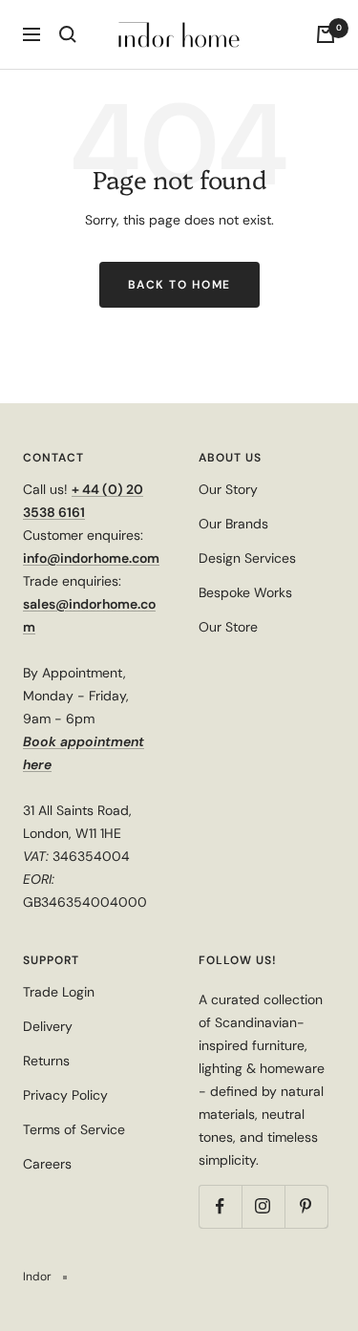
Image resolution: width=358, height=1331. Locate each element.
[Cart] (325, 34)
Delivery (48, 1026)
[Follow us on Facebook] (220, 1206)
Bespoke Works (245, 592)
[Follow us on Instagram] (263, 1206)
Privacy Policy (65, 1095)
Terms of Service (74, 1129)
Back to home (179, 284)
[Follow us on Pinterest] (305, 1206)
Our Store (228, 626)
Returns (46, 1060)
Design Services (247, 558)
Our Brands (233, 523)
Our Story (228, 489)
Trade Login (59, 991)
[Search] (67, 34)
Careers (47, 1163)
